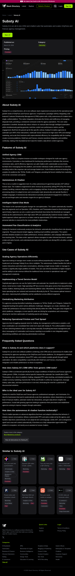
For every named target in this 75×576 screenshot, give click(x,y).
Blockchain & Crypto (26, 548)
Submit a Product (44, 6)
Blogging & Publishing (44, 548)
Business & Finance (8, 551)
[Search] (55, 6)
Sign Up (68, 6)
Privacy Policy (61, 531)
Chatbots (58, 551)
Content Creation (43, 554)
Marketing (42, 45)
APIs (21, 546)
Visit (6, 35)
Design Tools (24, 556)
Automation (44, 506)
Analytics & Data (9, 471)
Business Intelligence (26, 551)
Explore (31, 6)
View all (4, 562)
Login (60, 6)
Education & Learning (26, 559)
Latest (24, 6)
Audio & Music (60, 546)
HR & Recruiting (43, 559)
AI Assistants (8, 469)
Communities (24, 554)
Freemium (8, 52)
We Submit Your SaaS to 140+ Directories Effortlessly (39, 1)
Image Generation (64, 511)
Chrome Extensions (8, 554)
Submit (41, 531)
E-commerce (63, 500)
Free (50, 469)
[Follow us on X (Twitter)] (3, 537)
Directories (59, 556)
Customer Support (61, 554)
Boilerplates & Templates (63, 548)
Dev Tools (41, 556)
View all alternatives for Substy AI (16, 440)
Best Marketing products (12, 434)
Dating (4, 556)
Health (58, 559)
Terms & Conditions (63, 528)
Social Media (8, 503)
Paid (6, 506)
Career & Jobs (42, 551)
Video (60, 506)
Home (4, 15)
